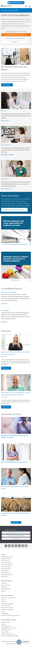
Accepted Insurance (6, 558)
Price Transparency (6, 568)
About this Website (6, 626)
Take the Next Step (6, 188)
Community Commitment (7, 609)
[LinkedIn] (19, 546)
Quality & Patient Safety (7, 603)
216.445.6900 (21, 31)
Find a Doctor (5, 120)
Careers (3, 611)
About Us (3, 599)
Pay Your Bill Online (6, 566)
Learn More (6, 84)
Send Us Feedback (5, 622)
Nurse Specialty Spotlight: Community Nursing (14, 462)
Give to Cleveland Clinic (7, 564)
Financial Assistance (6, 562)
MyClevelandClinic (5, 589)
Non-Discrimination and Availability (10, 636)
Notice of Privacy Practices (8, 634)
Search (25, 6)
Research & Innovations (7, 607)
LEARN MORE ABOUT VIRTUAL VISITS (13, 209)
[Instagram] (16, 546)
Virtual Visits (4, 576)
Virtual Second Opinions (7, 574)
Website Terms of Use (6, 630)
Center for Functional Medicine (10, 10)
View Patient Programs (7, 154)
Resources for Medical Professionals (10, 615)
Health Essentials (5, 585)
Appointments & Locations (15, 34)
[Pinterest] (22, 546)
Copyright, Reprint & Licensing (8, 628)
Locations (3, 601)
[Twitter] (9, 546)
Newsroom (3, 587)
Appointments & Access (7, 556)
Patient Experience (6, 605)
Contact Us (15, 42)
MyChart (3, 591)
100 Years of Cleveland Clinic (8, 597)
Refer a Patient (5, 570)
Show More (15, 522)
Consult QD (4, 583)
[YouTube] (12, 546)
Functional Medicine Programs (15, 38)
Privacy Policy (4, 632)
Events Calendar (5, 560)
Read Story (6, 368)
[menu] (29, 6)
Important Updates (16, 2)
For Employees (4, 613)
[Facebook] (5, 546)
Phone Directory (5, 572)
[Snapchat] (26, 546)
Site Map (3, 624)
